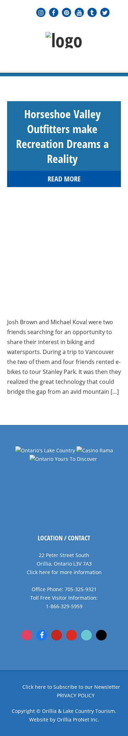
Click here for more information (64, 572)
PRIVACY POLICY (76, 695)
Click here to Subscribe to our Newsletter (71, 686)
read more (64, 179)
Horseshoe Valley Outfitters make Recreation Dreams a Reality (62, 136)
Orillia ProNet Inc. (78, 719)
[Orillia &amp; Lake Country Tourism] (64, 40)
